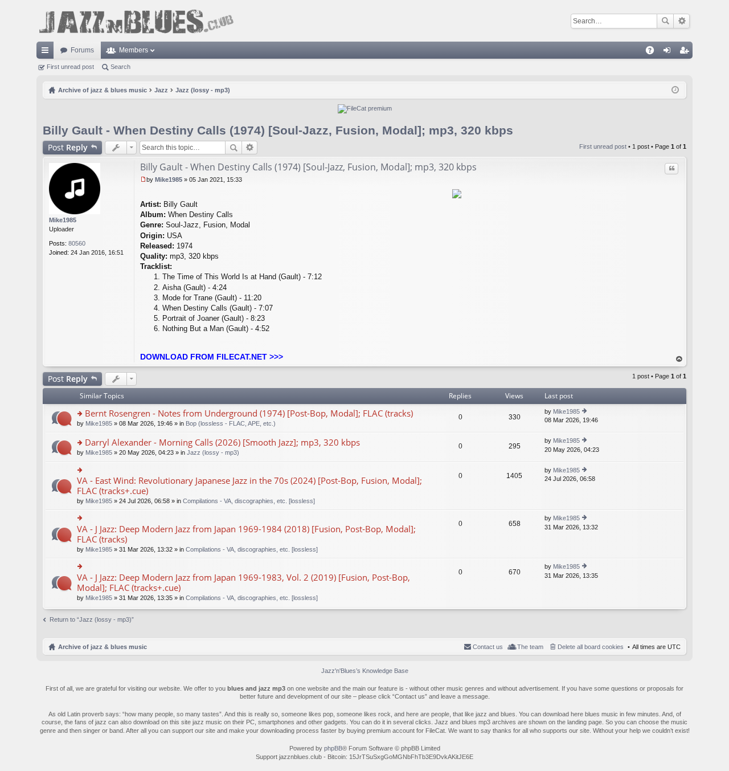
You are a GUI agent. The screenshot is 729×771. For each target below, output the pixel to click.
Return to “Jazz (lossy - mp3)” (92, 619)
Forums (82, 50)
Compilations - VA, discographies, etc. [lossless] (249, 500)
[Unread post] (143, 179)
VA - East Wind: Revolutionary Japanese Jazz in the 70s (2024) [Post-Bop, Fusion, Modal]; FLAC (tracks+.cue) (249, 485)
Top (679, 359)
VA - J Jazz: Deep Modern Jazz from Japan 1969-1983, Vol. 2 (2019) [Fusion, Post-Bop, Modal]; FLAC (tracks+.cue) (243, 582)
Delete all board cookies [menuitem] (591, 646)
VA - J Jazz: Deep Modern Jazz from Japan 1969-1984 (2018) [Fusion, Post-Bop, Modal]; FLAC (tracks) (246, 534)
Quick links (47, 52)
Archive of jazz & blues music (102, 646)
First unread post (70, 66)
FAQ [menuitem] (653, 52)
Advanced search (681, 21)
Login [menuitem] (669, 52)
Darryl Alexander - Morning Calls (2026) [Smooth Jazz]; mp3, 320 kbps (222, 442)
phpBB (333, 748)
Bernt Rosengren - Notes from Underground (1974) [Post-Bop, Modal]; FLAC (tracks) (249, 413)
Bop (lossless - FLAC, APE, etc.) (231, 423)
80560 (76, 243)
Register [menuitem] (686, 52)
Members (133, 50)
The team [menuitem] (530, 646)
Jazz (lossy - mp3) (213, 452)
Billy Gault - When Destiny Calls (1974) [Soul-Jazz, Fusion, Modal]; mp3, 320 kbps (278, 130)
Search (665, 21)
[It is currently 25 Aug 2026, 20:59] (675, 90)
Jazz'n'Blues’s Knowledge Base (364, 670)
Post (68, 147)
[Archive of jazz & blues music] (136, 21)
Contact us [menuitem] (488, 646)
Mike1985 (62, 220)
